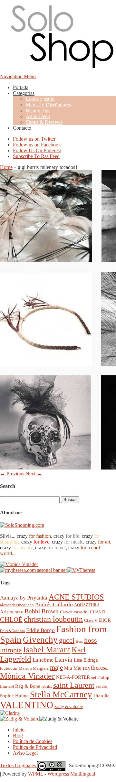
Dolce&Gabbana (12, 631)
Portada (20, 87)
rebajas (47, 686)
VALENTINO (26, 705)
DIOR (105, 620)
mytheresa (95, 667)
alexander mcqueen (17, 604)
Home (6, 167)
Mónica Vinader (27, 676)
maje (56, 667)
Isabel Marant (46, 649)
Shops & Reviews (44, 122)
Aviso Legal (25, 753)
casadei (81, 611)
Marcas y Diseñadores (48, 104)
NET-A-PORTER (73, 677)
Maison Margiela (34, 668)
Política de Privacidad (35, 747)
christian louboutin (53, 619)
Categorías (23, 93)
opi (93, 677)
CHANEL (98, 612)
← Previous (12, 473)
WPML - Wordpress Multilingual (61, 774)
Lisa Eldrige (86, 660)
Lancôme (43, 660)
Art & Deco (38, 116)
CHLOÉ (11, 619)
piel (11, 686)
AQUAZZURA (87, 604)
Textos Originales (18, 765)
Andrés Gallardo (54, 604)
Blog (18, 735)
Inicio (18, 729)
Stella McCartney (61, 694)
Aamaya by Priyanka (23, 598)
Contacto (22, 128)
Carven (66, 612)
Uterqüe (101, 695)
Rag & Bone (27, 686)
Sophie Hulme (14, 695)
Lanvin (63, 659)
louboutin (8, 668)
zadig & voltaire (68, 706)
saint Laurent (73, 685)
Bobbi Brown (41, 611)
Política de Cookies (32, 741)
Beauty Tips (38, 110)
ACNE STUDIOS (76, 597)
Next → (33, 473)
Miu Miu (73, 668)
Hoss (79, 641)
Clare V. (91, 620)
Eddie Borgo (40, 630)
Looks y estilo (40, 99)
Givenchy (40, 640)
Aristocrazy (11, 611)
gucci (66, 640)
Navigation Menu (18, 76)
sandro (101, 686)
